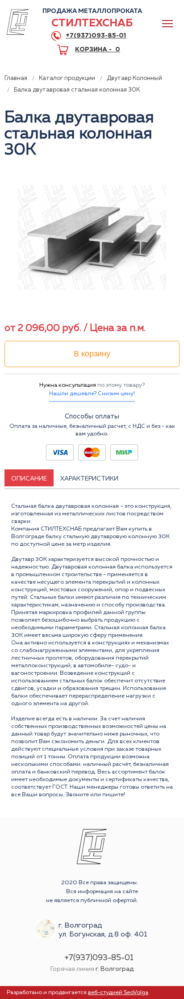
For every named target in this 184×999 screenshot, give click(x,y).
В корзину (92, 353)
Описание (29, 479)
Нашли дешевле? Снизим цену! (92, 394)
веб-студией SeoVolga (118, 992)
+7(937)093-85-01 (96, 35)
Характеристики (89, 479)
